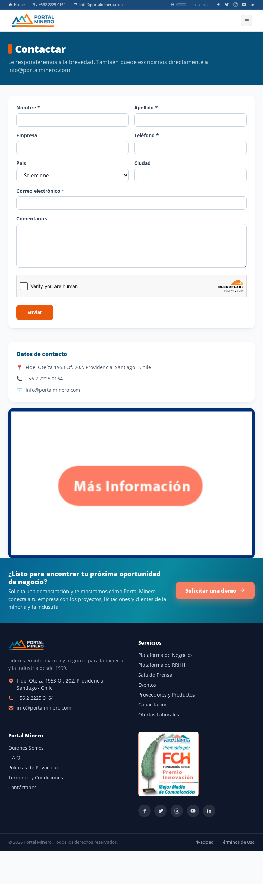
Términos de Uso (238, 842)
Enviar (34, 312)
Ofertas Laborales (158, 715)
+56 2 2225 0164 (44, 378)
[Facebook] (218, 4)
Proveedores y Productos (166, 695)
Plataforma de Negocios (165, 655)
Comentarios (31, 218)
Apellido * (146, 107)
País (21, 163)
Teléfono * (146, 135)
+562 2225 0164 (52, 5)
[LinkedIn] (252, 4)
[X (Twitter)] (227, 4)
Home (19, 5)
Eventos (147, 685)
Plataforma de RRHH (161, 665)
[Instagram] (235, 4)
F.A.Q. (15, 758)
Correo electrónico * (40, 190)
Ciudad (142, 163)
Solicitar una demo (210, 590)
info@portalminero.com (101, 5)
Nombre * (28, 107)
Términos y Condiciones (35, 778)
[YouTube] (244, 4)
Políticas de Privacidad (34, 768)
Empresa (26, 135)
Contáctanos (22, 787)
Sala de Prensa (155, 675)
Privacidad (203, 842)
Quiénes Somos (26, 748)
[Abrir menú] (246, 20)
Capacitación (153, 705)
